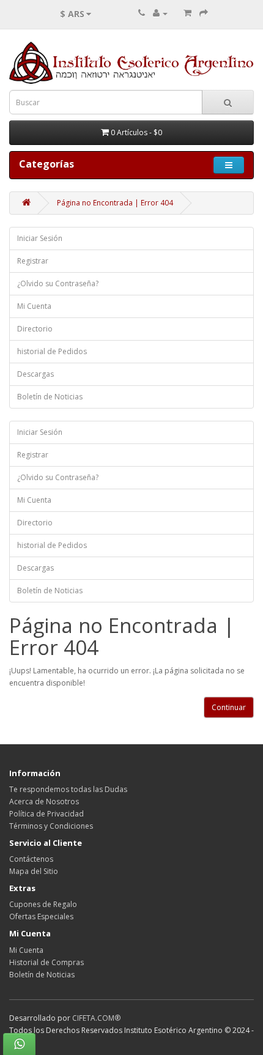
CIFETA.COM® (96, 1018)
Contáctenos (31, 859)
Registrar (32, 261)
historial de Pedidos (52, 351)
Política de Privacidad (46, 814)
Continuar (229, 707)
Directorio (35, 329)
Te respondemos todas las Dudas (68, 789)
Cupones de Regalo (43, 904)
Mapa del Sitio (33, 871)
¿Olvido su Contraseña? (57, 283)
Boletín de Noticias (50, 396)
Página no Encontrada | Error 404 (115, 203)
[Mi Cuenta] (160, 13)
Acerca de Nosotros (44, 801)
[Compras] (187, 13)
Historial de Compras (46, 962)
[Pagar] (203, 13)
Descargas (35, 374)
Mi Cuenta (34, 306)
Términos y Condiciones (51, 826)
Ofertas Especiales (41, 916)
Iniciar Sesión (39, 238)
